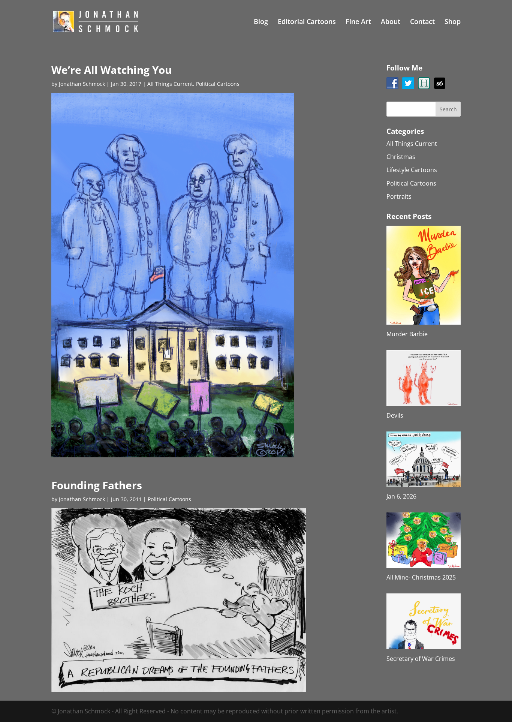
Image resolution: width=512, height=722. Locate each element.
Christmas (400, 157)
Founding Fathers (96, 485)
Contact (422, 22)
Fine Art (358, 22)
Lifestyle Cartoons (411, 170)
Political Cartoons (218, 83)
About (390, 22)
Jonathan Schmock (82, 83)
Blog (261, 22)
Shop (453, 22)
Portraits (399, 196)
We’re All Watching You (111, 70)
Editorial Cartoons (307, 22)
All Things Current (170, 83)
